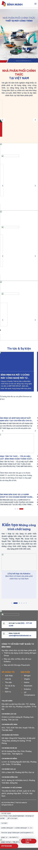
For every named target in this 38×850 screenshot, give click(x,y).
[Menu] (35, 3)
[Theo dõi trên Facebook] (14, 808)
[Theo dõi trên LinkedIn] (21, 808)
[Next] (35, 120)
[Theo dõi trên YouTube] (24, 808)
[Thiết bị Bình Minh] (13, 3)
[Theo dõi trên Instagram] (17, 808)
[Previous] (3, 120)
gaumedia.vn (8, 805)
